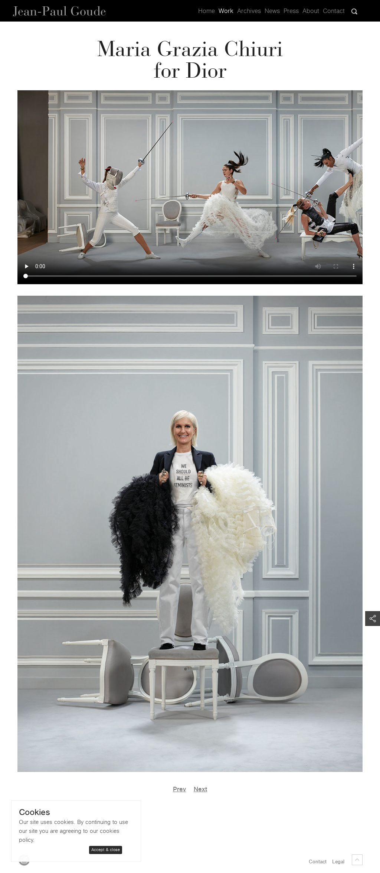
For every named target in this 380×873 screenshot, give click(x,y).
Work (226, 11)
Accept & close (105, 849)
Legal (338, 862)
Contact (334, 11)
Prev (179, 789)
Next (200, 789)
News (272, 11)
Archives (249, 11)
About (310, 11)
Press (291, 11)
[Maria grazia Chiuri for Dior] (190, 534)
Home (206, 11)
